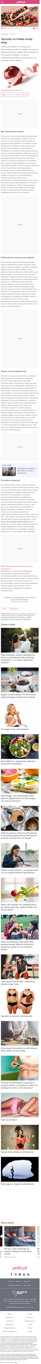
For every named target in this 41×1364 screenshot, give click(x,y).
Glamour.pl (9, 1317)
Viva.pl (30, 1324)
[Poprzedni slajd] (1, 1236)
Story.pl (30, 1331)
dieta (4, 609)
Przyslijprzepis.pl (30, 1321)
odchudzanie (14, 609)
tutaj (16, 1362)
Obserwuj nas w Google (12, 94)
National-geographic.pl (10, 1331)
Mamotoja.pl (10, 1324)
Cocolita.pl (9, 1321)
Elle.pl (10, 1314)
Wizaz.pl (29, 1328)
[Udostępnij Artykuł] (26, 94)
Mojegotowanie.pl (9, 1328)
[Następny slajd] (38, 1236)
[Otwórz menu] (2, 2)
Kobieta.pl (30, 1317)
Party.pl (30, 1314)
